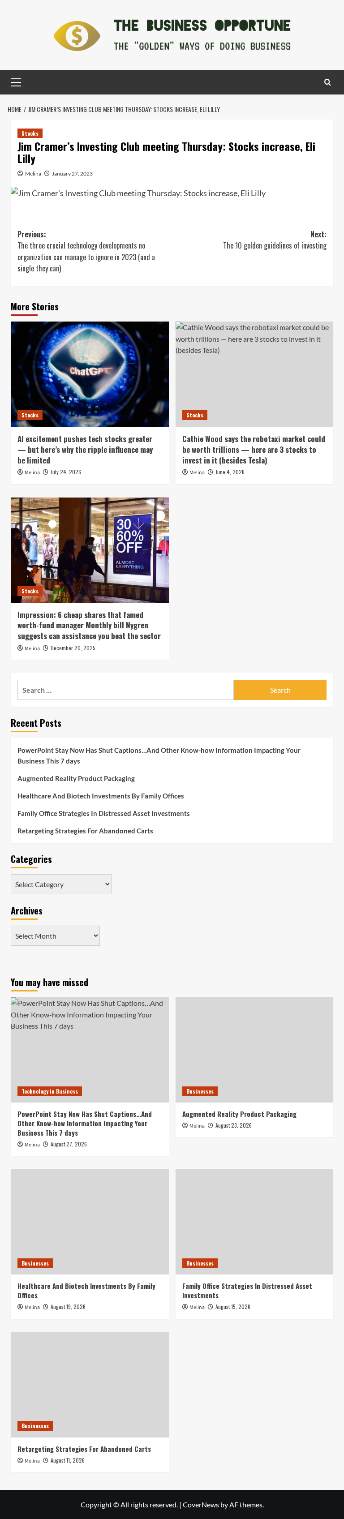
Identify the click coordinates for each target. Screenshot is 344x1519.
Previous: (86, 251)
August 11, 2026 (68, 1460)
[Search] (327, 82)
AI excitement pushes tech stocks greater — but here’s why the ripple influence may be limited (85, 449)
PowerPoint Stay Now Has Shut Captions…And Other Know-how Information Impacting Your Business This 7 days (159, 755)
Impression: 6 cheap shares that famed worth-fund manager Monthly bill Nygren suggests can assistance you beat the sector (89, 625)
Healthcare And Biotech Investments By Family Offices (100, 796)
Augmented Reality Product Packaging (76, 778)
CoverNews (201, 1504)
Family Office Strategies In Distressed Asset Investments (103, 813)
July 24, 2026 (66, 472)
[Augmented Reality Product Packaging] (255, 1050)
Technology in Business (50, 1091)
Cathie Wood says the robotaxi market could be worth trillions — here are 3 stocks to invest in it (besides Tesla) (253, 449)
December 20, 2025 (73, 648)
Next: (275, 240)
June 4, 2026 (230, 472)
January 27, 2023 (72, 173)
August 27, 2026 (69, 1144)
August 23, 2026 (233, 1125)
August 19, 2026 (68, 1306)
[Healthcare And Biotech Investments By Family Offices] (90, 1221)
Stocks (30, 133)
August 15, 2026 (232, 1306)
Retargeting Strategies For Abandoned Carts (85, 831)
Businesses (200, 1091)
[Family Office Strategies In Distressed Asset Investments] (255, 1221)
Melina (33, 173)
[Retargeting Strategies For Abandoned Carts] (90, 1384)
